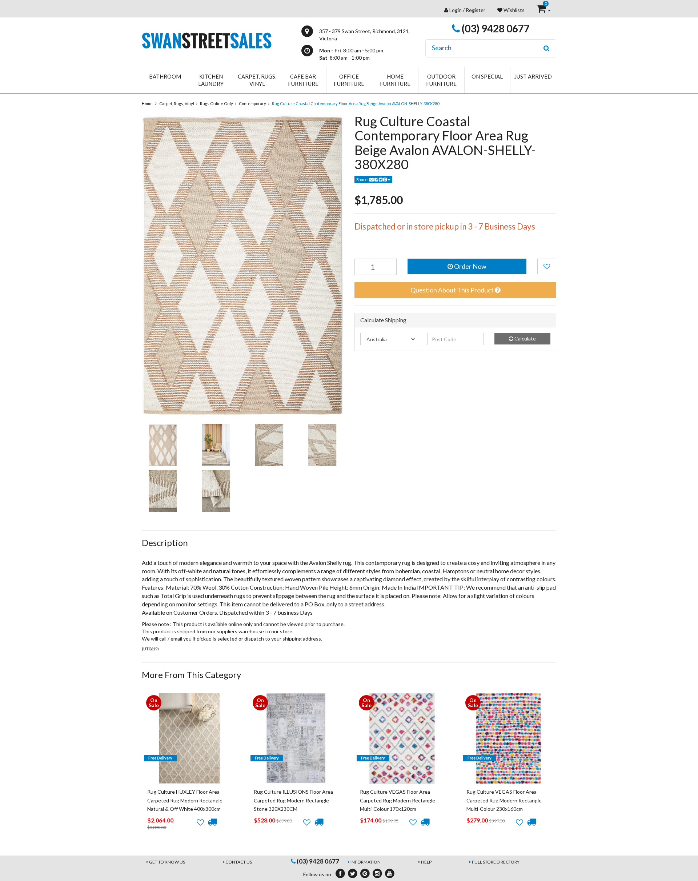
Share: (362, 179)
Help (426, 862)
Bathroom (165, 76)
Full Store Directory (496, 862)
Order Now (469, 266)
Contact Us (238, 862)
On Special (487, 76)
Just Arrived (533, 76)
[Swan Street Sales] (207, 40)
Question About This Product (452, 290)
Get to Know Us (167, 862)
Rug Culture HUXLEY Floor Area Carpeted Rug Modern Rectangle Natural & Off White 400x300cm (184, 800)
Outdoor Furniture (441, 80)
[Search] (546, 48)
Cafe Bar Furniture (303, 80)
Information (365, 862)
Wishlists (513, 10)
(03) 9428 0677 (495, 28)
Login (455, 10)
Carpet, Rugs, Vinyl (257, 80)
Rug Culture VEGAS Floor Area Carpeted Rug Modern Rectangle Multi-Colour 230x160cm (504, 800)
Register (475, 10)
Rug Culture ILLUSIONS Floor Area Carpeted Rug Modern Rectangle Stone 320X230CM (293, 800)
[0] (542, 10)
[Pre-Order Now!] (212, 822)
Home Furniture (395, 80)
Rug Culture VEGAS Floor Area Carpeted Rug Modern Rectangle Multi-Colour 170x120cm (397, 800)
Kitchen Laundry (211, 80)
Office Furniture (349, 80)
